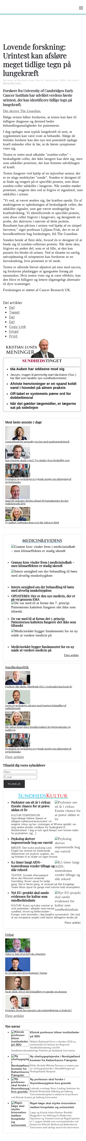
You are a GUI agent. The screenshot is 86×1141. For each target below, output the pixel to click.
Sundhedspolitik (17, 667)
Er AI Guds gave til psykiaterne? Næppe (26, 972)
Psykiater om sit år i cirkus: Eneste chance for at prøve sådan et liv (31, 806)
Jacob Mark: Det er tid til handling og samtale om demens (36, 991)
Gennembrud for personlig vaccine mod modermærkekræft (37, 441)
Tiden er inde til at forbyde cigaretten (25, 953)
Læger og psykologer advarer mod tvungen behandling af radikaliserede (35, 707)
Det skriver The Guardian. (22, 111)
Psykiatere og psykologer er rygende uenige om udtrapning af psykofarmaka (38, 480)
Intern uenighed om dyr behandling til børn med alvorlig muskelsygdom (42, 588)
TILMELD (14, 784)
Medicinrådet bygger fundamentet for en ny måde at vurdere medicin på (42, 648)
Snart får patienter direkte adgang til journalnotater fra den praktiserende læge (36, 502)
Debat (9, 935)
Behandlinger (12, 83)
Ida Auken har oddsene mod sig (37, 369)
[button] (81, 8)
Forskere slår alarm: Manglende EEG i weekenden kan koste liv (38, 686)
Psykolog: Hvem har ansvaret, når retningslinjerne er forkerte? (38, 1010)
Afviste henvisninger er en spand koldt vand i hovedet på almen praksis (43, 386)
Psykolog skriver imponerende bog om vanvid (31, 840)
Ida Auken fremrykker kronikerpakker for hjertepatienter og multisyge (38, 728)
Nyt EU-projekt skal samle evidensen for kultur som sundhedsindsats (30, 896)
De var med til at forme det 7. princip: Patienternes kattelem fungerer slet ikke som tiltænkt (43, 621)
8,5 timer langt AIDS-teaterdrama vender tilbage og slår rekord (33, 866)
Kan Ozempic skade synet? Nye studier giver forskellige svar (37, 460)
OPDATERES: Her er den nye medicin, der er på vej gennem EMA (43, 597)
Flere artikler (71, 655)
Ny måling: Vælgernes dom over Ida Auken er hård (32, 522)
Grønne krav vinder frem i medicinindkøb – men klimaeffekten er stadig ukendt (42, 564)
